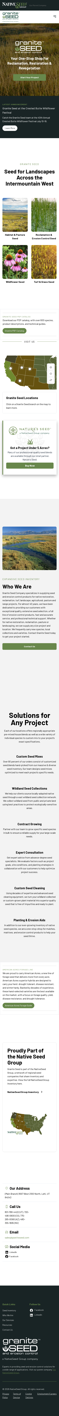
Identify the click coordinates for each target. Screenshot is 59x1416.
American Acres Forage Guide (18, 1005)
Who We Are (7, 1315)
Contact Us (29, 646)
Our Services (8, 1320)
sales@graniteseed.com (17, 1237)
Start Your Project (29, 77)
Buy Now (30, 465)
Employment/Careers (47, 1393)
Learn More (10, 128)
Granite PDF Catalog (14, 330)
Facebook (13, 1256)
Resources (7, 1325)
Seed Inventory (9, 1310)
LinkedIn (13, 1252)
